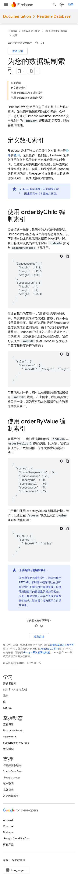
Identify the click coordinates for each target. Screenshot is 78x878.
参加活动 (8, 748)
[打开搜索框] (54, 4)
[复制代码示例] (67, 256)
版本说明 (8, 783)
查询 (17, 155)
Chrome (8, 826)
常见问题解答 (11, 795)
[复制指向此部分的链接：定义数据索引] (47, 141)
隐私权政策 (18, 860)
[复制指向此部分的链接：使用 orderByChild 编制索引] (29, 219)
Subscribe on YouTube (16, 742)
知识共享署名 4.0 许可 (62, 645)
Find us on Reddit (13, 730)
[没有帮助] (42, 43)
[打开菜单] (6, 4)
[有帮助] (36, 43)
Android (8, 820)
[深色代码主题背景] (61, 256)
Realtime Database (54, 16)
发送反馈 (17, 51)
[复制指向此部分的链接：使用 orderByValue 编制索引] (29, 429)
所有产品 (8, 844)
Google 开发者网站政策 (36, 652)
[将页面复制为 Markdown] (31, 71)
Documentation (17, 16)
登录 (70, 4)
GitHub (7, 708)
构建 (14, 35)
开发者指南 (9, 683)
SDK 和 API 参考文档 (15, 689)
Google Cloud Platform (16, 838)
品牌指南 (8, 789)
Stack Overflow (12, 771)
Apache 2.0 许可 (50, 648)
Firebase (12, 30)
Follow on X (9, 736)
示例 (5, 695)
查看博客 (8, 724)
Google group (11, 777)
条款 (5, 860)
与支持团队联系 (12, 765)
